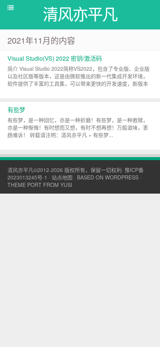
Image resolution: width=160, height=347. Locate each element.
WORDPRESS (121, 177)
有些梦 (16, 109)
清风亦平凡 (20, 170)
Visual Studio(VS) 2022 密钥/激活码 (54, 58)
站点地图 (62, 177)
